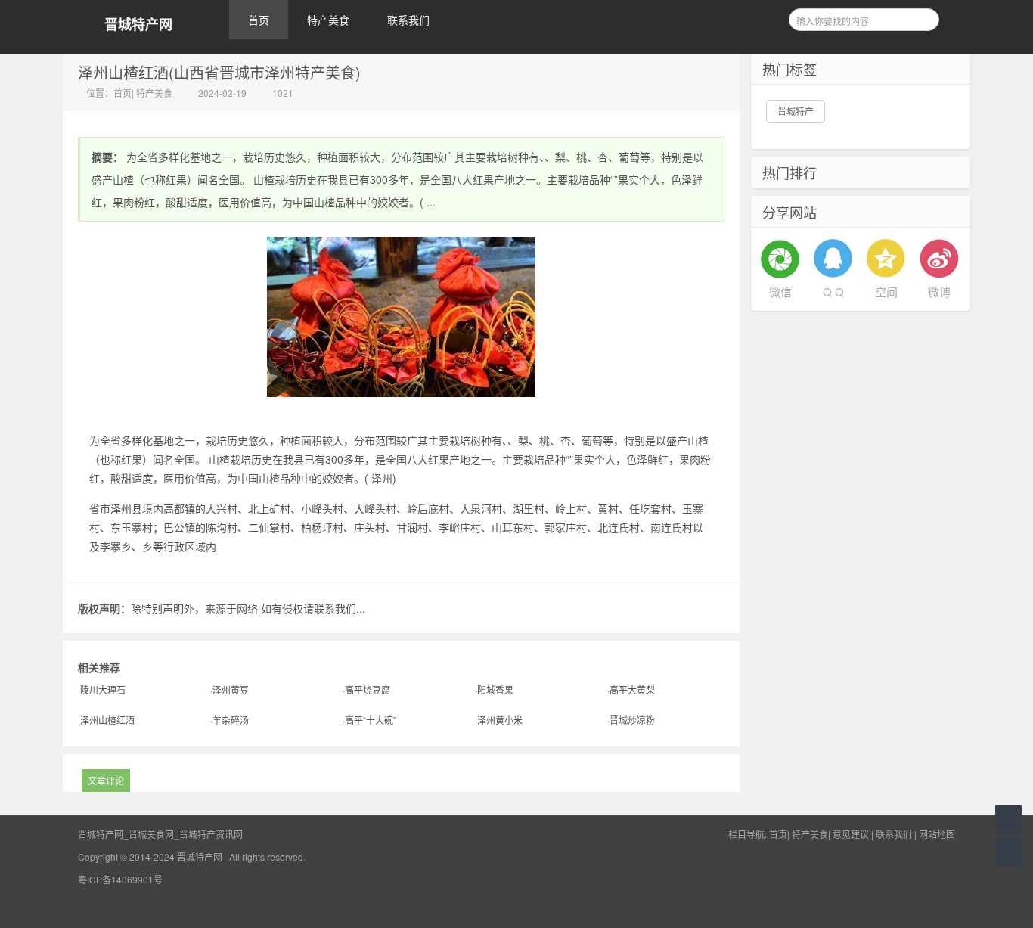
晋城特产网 (138, 24)
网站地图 (937, 833)
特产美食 (328, 19)
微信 (780, 292)
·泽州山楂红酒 (106, 719)
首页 (258, 19)
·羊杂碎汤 (229, 719)
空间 (886, 292)
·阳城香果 (494, 689)
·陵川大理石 (102, 689)
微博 (939, 292)
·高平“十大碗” (369, 719)
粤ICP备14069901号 (120, 879)
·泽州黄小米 (499, 719)
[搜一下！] (923, 17)
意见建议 (851, 833)
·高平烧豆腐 (366, 689)
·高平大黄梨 (631, 689)
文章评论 (106, 780)
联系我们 (408, 19)
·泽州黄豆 (229, 689)
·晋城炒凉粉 (631, 719)
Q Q (833, 292)
